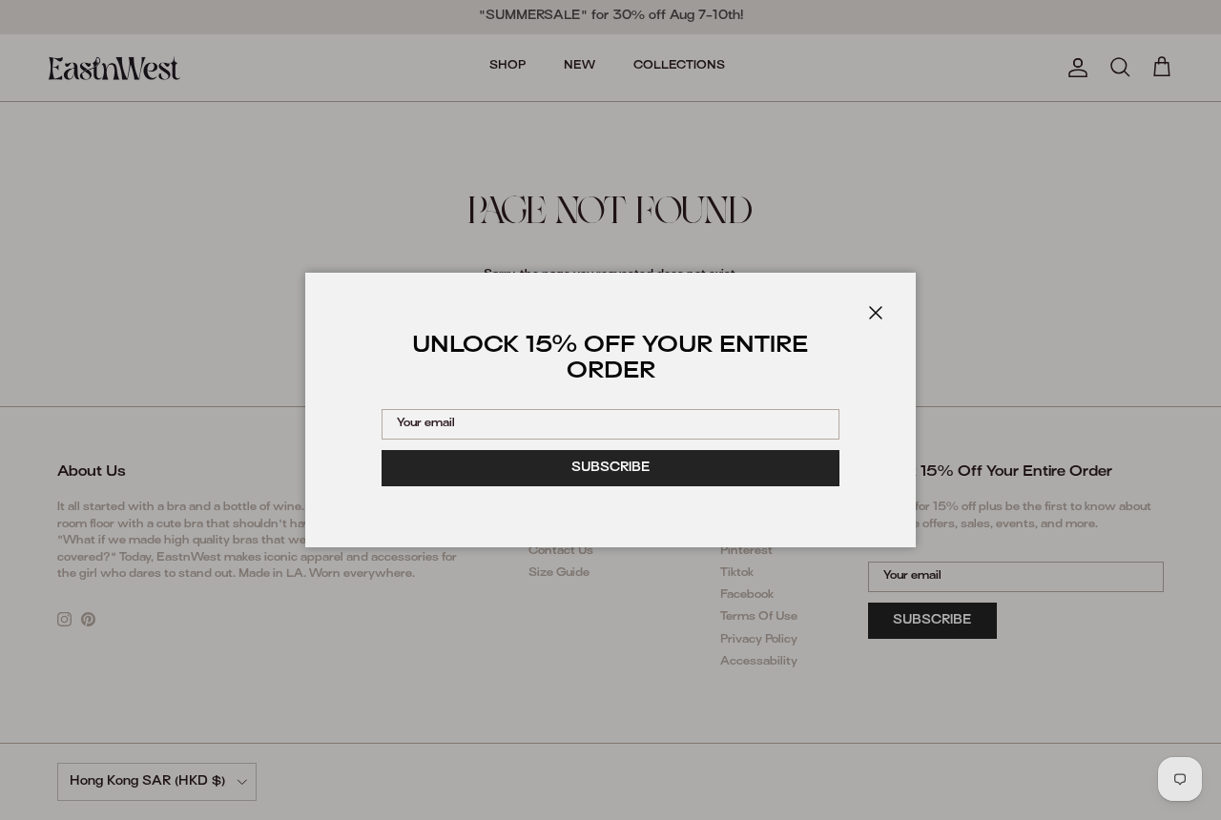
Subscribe (611, 468)
